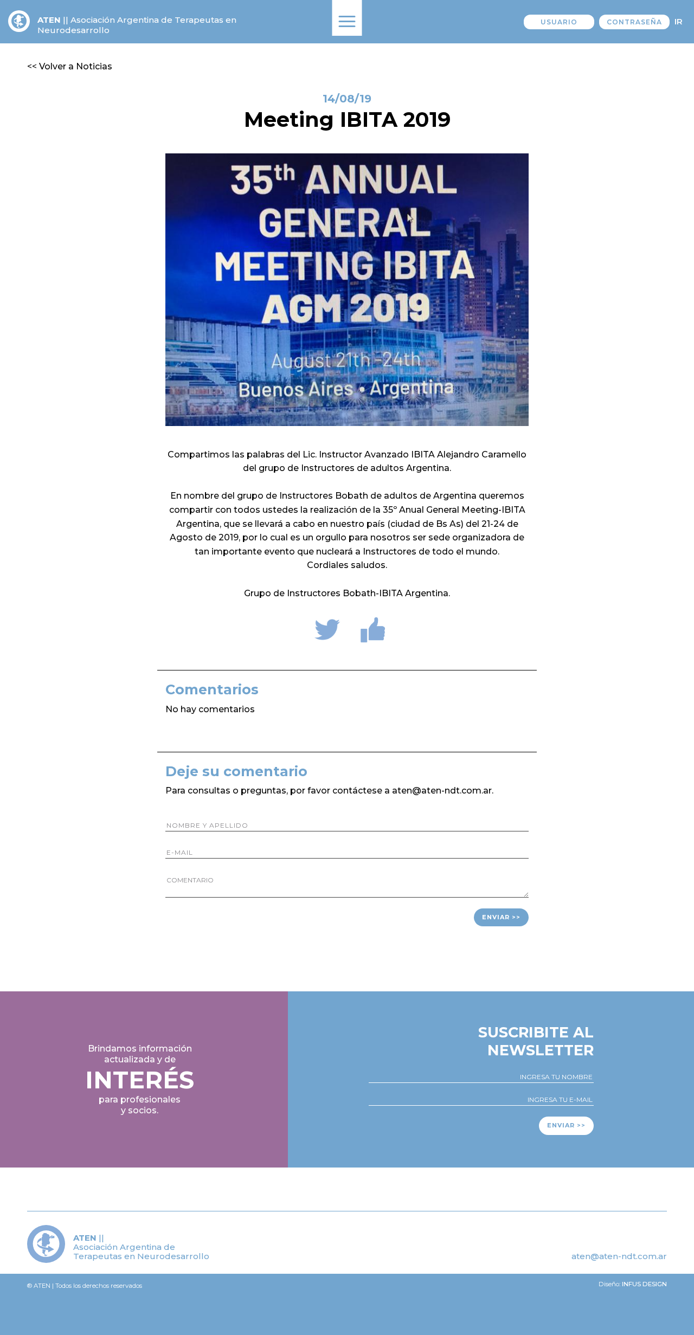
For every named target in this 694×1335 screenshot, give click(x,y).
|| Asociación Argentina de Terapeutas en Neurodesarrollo (136, 25)
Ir (678, 21)
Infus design (644, 1284)
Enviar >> (501, 917)
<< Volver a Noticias (69, 66)
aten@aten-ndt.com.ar (619, 1256)
